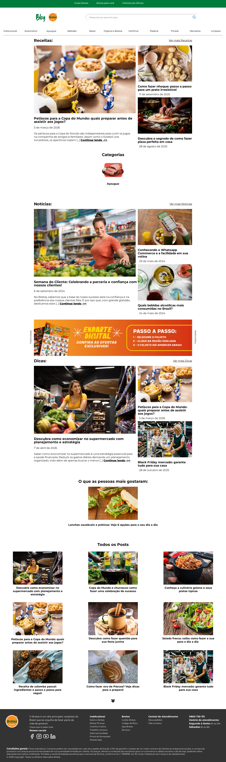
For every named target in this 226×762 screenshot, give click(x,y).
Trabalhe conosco (99, 730)
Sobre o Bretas (97, 720)
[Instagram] (39, 736)
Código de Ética (129, 723)
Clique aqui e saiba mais (41, 727)
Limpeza (216, 31)
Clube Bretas (81, 3)
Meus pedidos (155, 720)
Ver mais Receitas (180, 40)
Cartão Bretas (129, 720)
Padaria (154, 31)
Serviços (126, 730)
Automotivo (30, 31)
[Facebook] (32, 736)
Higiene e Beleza (113, 31)
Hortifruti (134, 31)
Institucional (10, 31)
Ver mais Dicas (182, 360)
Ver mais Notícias (181, 204)
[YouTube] (46, 736)
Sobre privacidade (99, 733)
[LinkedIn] (53, 736)
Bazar (92, 31)
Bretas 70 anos (97, 723)
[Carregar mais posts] (113, 700)
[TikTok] (60, 736)
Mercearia (195, 31)
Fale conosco (155, 723)
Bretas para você (105, 3)
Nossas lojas (96, 740)
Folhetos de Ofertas (132, 3)
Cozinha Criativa (98, 726)
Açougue (51, 31)
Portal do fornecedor (100, 736)
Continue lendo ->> (94, 140)
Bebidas (72, 31)
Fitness (175, 31)
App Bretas (127, 726)
